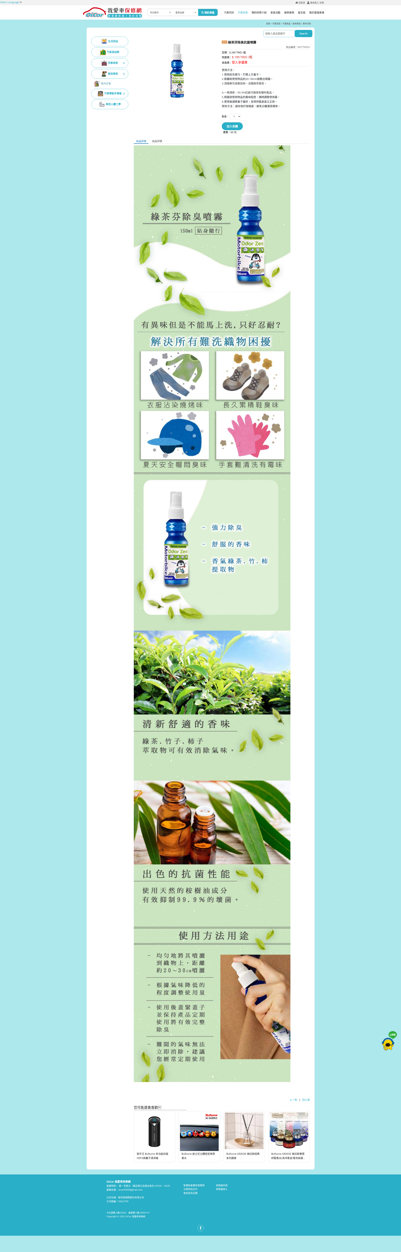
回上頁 (306, 1099)
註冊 (322, 3)
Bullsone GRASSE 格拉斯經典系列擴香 (243, 1156)
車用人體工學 (113, 104)
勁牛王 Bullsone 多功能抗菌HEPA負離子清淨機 (152, 1156)
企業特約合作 (190, 1189)
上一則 (293, 1099)
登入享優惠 (239, 62)
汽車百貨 (276, 23)
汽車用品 (286, 23)
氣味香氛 (297, 23)
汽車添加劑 (113, 52)
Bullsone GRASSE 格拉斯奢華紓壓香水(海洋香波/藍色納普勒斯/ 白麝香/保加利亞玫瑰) (288, 1156)
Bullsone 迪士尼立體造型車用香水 (198, 1156)
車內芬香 (307, 23)
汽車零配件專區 (113, 93)
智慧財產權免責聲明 (194, 1185)
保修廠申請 (222, 1185)
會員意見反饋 (190, 1193)
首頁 (268, 23)
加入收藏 (232, 126)
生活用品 (113, 41)
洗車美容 (113, 63)
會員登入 (314, 2)
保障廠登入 (222, 1189)
